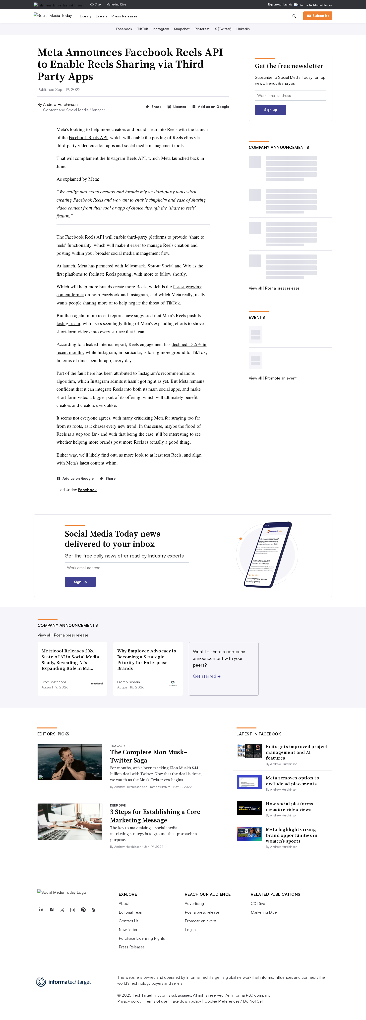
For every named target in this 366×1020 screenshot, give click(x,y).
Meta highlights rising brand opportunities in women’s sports (291, 835)
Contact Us (128, 920)
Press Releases (125, 16)
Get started (207, 676)
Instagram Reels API (126, 158)
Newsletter (128, 929)
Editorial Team (131, 912)
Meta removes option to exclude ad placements (292, 781)
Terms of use (156, 1001)
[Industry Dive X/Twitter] (62, 910)
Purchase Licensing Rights (142, 938)
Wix (187, 265)
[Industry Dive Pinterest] (83, 910)
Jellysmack (134, 265)
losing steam (68, 323)
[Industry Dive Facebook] (52, 910)
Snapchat (182, 29)
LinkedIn (243, 29)
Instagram (161, 29)
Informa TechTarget (203, 977)
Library (86, 16)
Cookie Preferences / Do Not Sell (233, 1001)
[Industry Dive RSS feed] (93, 910)
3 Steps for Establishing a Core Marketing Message (155, 816)
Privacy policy (129, 1001)
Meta (93, 179)
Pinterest (202, 29)
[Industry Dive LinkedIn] (41, 910)
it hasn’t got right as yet (146, 381)
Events (102, 16)
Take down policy (186, 1001)
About (124, 903)
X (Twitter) (223, 29)
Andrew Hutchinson (60, 104)
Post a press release (282, 288)
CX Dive (95, 4)
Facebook (124, 29)
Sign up (270, 109)
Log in (190, 929)
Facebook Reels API (88, 137)
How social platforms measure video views (289, 806)
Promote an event (281, 378)
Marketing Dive (116, 4)
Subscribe (320, 15)
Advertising (194, 903)
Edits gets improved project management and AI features (296, 752)
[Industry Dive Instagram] (72, 910)
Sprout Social (161, 265)
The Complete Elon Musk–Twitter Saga (148, 756)
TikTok (142, 29)
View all (255, 288)
